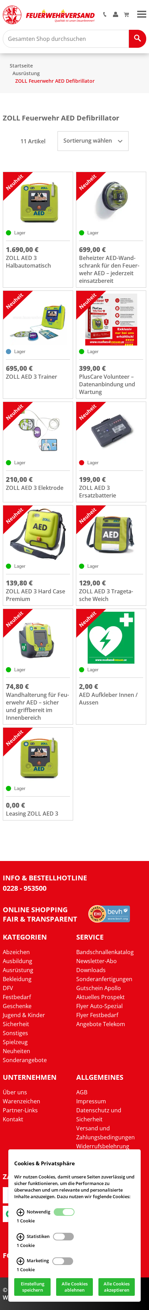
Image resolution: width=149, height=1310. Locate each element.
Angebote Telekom (100, 1024)
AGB (81, 1092)
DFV (8, 988)
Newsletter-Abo (96, 961)
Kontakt (13, 1119)
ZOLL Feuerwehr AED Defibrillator (55, 81)
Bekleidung (17, 979)
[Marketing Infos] (20, 1261)
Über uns (15, 1092)
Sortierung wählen (88, 140)
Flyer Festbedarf (97, 1015)
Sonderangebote (25, 1060)
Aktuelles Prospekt (100, 997)
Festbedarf (17, 997)
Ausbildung (17, 961)
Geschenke (17, 1006)
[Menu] (141, 13)
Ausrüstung (26, 73)
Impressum (91, 1101)
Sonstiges (15, 1033)
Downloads (91, 970)
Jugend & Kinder (24, 1015)
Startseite (21, 65)
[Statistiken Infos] (20, 1237)
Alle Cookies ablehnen (75, 1287)
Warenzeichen (21, 1101)
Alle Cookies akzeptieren (117, 1287)
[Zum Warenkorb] (126, 15)
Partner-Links (20, 1110)
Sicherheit (16, 1024)
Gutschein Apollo (98, 988)
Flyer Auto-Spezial (99, 1006)
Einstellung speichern (32, 1287)
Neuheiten (16, 1051)
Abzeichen (16, 952)
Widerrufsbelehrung (102, 1146)
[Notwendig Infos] (20, 1212)
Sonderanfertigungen (104, 979)
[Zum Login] (115, 15)
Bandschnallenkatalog (105, 952)
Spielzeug (15, 1042)
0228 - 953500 (24, 888)
